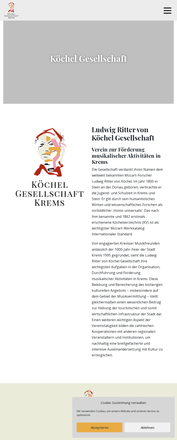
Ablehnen (147, 427)
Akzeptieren (100, 427)
